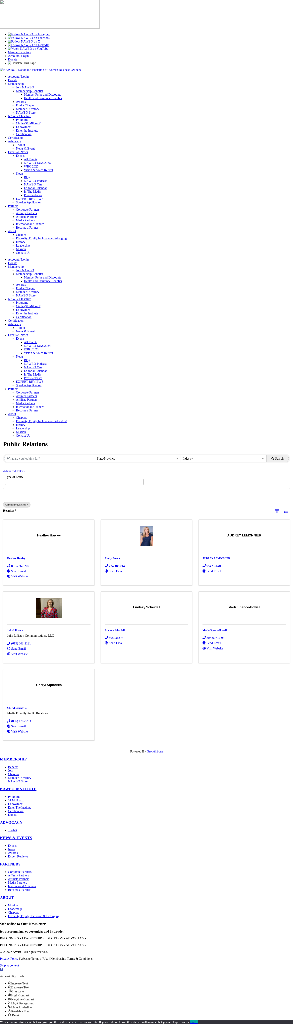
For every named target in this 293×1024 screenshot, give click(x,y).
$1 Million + (16, 800)
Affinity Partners (26, 213)
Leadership (23, 245)
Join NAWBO (25, 87)
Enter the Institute (27, 130)
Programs (22, 119)
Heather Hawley (16, 558)
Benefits (13, 767)
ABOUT (7, 897)
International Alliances (30, 224)
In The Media (32, 191)
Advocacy (14, 141)
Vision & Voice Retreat (38, 170)
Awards (21, 101)
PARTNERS (10, 864)
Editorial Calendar (35, 188)
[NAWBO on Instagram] (29, 34)
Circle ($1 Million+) (28, 123)
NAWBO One (33, 184)
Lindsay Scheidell (115, 630)
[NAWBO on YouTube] (28, 48)
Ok (192, 1022)
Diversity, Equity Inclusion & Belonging (41, 238)
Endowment (23, 127)
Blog (27, 177)
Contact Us (23, 252)
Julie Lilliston (15, 630)
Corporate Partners (27, 209)
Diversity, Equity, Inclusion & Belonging (33, 916)
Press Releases (33, 195)
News (19, 173)
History (20, 242)
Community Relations (15, 504)
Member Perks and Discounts (42, 94)
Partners (13, 206)
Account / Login (18, 55)
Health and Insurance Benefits (43, 98)
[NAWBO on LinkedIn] (28, 45)
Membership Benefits (29, 91)
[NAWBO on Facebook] (29, 38)
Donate (12, 59)
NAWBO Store (25, 112)
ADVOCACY (11, 822)
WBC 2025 (31, 166)
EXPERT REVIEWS (29, 198)
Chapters (21, 234)
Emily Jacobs (112, 558)
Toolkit (20, 145)
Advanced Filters (14, 471)
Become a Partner (27, 227)
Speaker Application (28, 202)
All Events (30, 159)
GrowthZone (155, 751)
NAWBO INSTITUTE (18, 789)
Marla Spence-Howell (215, 630)
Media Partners (25, 220)
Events (20, 155)
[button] (277, 511)
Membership (16, 83)
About (12, 231)
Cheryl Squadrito (17, 707)
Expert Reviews (18, 856)
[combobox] (138, 458)
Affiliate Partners (26, 216)
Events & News (18, 152)
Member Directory (19, 52)
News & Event (25, 148)
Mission (21, 249)
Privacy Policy (9, 958)
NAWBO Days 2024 (37, 163)
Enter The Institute (19, 807)
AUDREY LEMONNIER (216, 558)
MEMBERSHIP (13, 759)
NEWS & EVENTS (16, 838)
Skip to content (9, 965)
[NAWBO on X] (24, 41)
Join (10, 770)
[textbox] (7, 481)
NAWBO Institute (19, 116)
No (196, 1022)
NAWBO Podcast (35, 180)
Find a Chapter (25, 105)
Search (279, 458)
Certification (23, 134)
